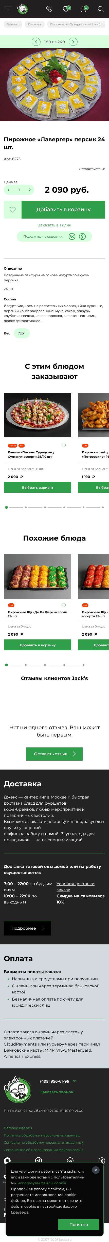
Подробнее (23, 928)
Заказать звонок (56, 1092)
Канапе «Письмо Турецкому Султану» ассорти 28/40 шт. (31, 454)
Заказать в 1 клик (54, 225)
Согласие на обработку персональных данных (43, 1142)
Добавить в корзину (63, 209)
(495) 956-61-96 (54, 1081)
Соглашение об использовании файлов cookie (43, 1150)
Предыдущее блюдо (36, 42)
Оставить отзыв (92, 169)
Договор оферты (18, 1128)
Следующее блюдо (73, 42)
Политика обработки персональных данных (42, 1135)
